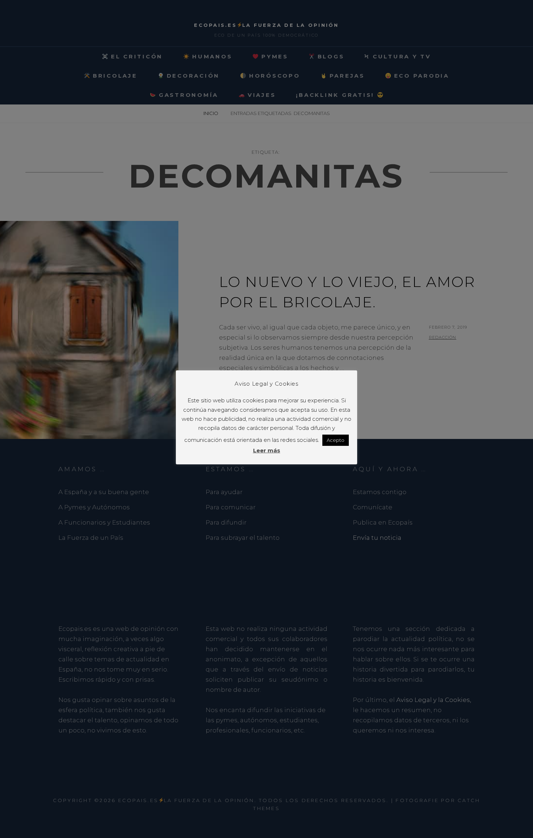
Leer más (266, 450)
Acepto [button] (335, 440)
